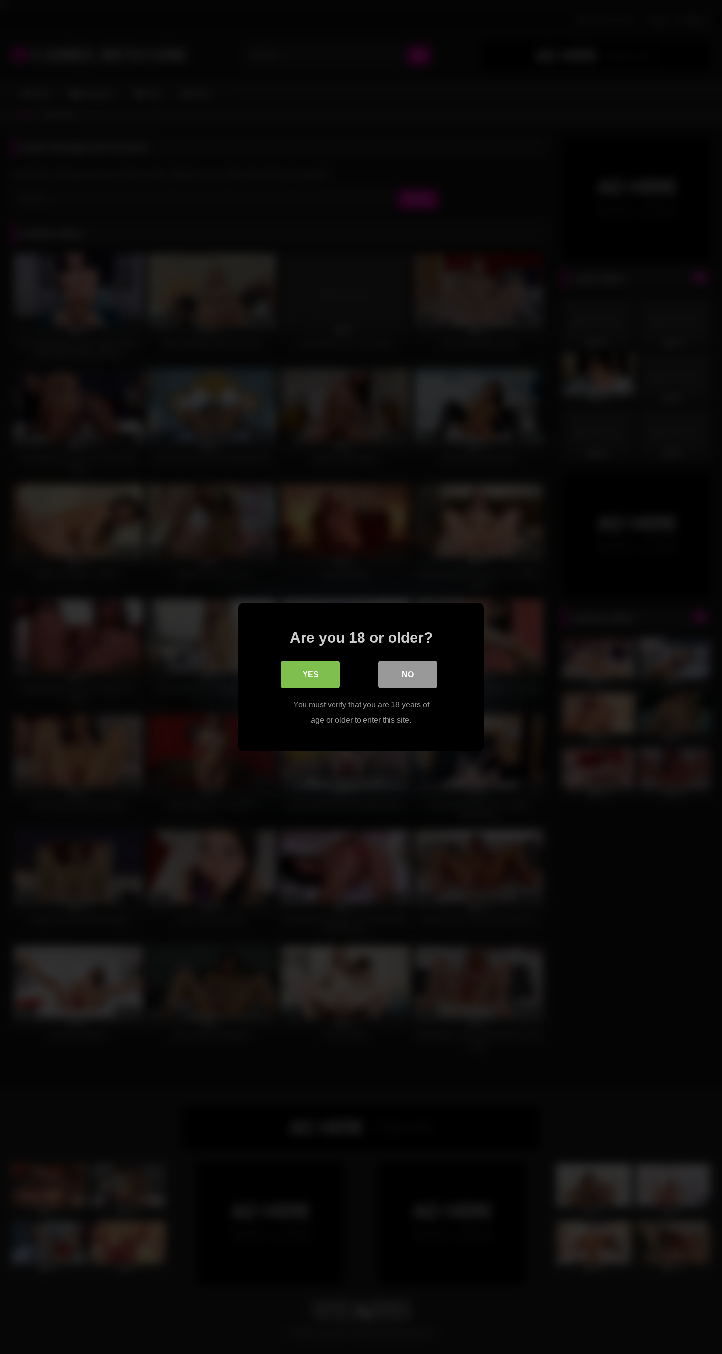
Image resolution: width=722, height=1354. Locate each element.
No (408, 674)
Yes (311, 674)
